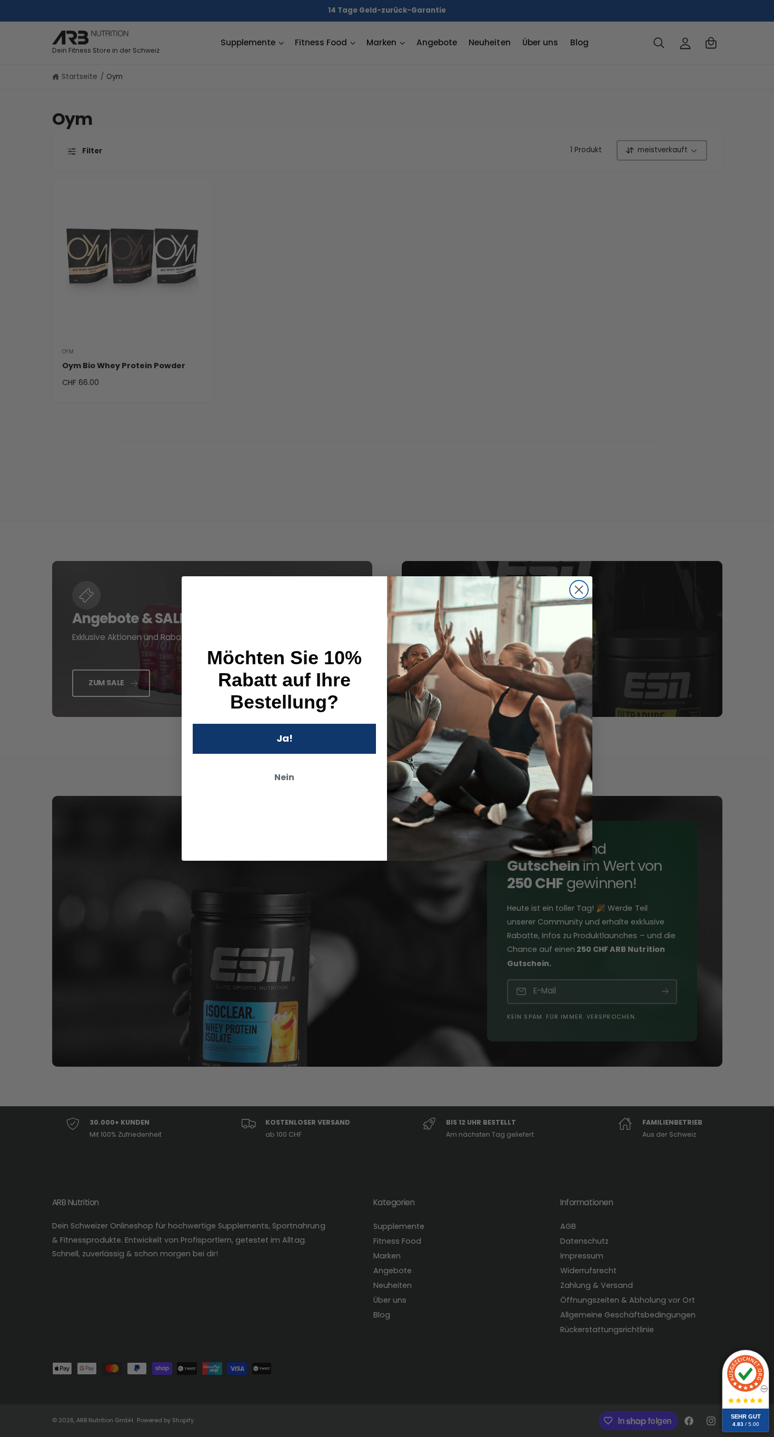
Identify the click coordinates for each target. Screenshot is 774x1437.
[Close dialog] (579, 589)
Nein (284, 777)
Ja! (284, 738)
